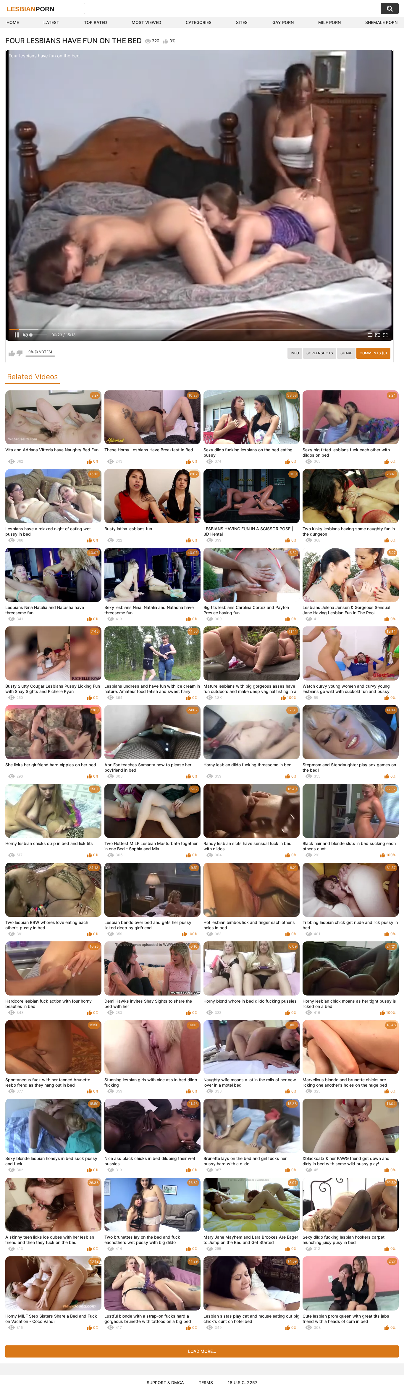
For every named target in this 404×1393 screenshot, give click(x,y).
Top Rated (95, 22)
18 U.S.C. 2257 (242, 1382)
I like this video (12, 353)
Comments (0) (373, 353)
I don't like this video (19, 353)
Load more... (202, 1351)
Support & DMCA (165, 1382)
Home (13, 22)
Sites (242, 22)
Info (295, 353)
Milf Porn (329, 22)
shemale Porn (381, 22)
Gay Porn (283, 22)
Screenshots (319, 353)
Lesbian (30, 9)
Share (346, 353)
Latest (51, 22)
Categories (198, 22)
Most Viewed (146, 22)
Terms (206, 1382)
